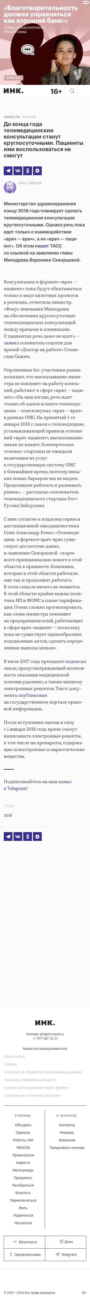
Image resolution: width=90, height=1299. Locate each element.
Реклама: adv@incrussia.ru (45, 1034)
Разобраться (23, 1185)
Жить (23, 1208)
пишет (42, 246)
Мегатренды (23, 1170)
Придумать (23, 1178)
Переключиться (23, 1200)
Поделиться (23, 1215)
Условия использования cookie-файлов (36, 1088)
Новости (12, 117)
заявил (11, 343)
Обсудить (23, 1125)
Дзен (68, 1242)
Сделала (23, 1133)
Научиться (23, 1223)
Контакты (67, 1125)
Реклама (67, 1133)
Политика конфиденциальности (30, 1080)
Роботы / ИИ (23, 1140)
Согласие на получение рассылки (32, 1095)
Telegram (68, 1255)
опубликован (32, 695)
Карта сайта (14, 1057)
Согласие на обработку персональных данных (43, 1072)
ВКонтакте (27, 1242)
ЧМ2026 (23, 1148)
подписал (75, 661)
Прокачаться (23, 1155)
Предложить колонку (67, 1148)
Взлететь (23, 1193)
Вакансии (67, 1140)
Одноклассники (26, 1255)
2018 (8, 816)
